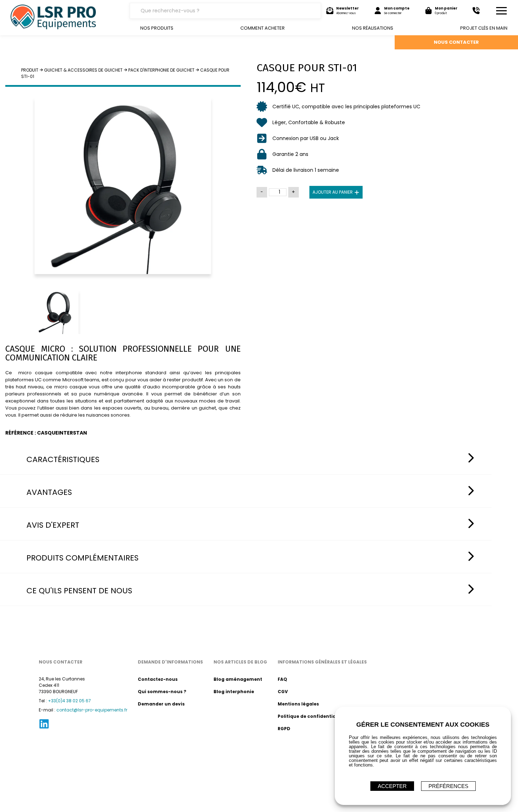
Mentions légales (298, 704)
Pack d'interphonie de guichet (161, 70)
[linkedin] (44, 728)
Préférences (448, 786)
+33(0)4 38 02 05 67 (69, 701)
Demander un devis (161, 704)
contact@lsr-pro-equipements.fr (91, 710)
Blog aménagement (238, 679)
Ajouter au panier (333, 192)
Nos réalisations (372, 28)
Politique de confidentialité (311, 716)
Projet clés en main (483, 28)
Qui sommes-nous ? (162, 692)
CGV (283, 692)
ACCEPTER (392, 786)
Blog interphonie (234, 692)
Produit (29, 70)
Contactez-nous (158, 679)
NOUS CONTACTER (456, 42)
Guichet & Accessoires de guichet (83, 70)
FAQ (282, 679)
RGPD (284, 729)
